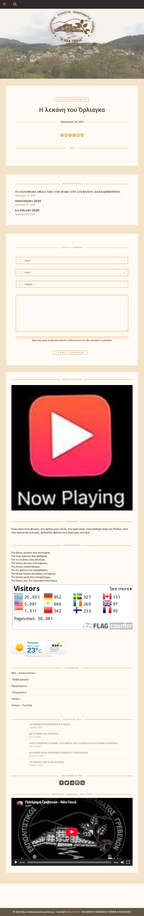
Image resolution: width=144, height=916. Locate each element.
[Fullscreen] (128, 862)
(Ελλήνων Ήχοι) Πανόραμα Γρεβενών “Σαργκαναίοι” (59, 752)
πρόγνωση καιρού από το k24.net (38, 656)
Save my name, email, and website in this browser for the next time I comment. (72, 340)
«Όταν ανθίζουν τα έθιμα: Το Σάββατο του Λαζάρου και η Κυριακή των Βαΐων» (73, 743)
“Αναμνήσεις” (19, 692)
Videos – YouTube (21, 705)
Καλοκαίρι (80, 99)
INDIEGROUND (73, 912)
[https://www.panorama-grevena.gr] (72, 25)
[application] (72, 832)
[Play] (16, 862)
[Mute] (122, 862)
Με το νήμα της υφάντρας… (44, 733)
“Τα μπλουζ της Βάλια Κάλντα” (47, 762)
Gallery (63, 99)
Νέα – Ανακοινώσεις (23, 673)
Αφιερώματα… (19, 686)
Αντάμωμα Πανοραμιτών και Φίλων (49, 724)
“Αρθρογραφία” (20, 679)
